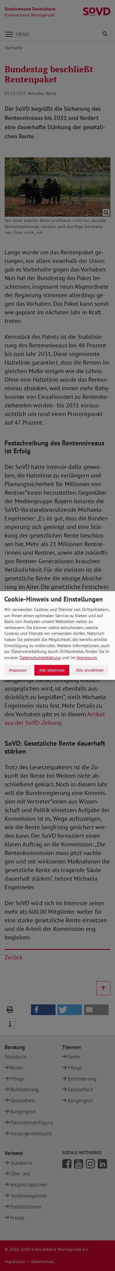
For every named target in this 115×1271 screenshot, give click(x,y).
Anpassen (18, 670)
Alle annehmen (90, 670)
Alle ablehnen (52, 670)
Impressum (86, 657)
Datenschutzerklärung (40, 657)
